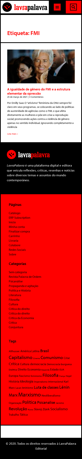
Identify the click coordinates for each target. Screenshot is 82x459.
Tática (24, 414)
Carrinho (14, 236)
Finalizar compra (19, 231)
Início (12, 222)
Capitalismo (20, 357)
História (14, 381)
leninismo (27, 387)
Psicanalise (46, 402)
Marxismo (29, 394)
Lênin (64, 387)
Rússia (30, 409)
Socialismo (59, 408)
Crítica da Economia (21, 318)
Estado (54, 369)
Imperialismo (40, 381)
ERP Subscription (19, 217)
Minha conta (17, 227)
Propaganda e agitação (23, 286)
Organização (15, 402)
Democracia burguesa (59, 364)
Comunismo (52, 357)
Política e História (20, 290)
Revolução (18, 408)
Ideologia (26, 381)
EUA (61, 369)
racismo (60, 402)
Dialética (13, 369)
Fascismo (24, 376)
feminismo (36, 375)
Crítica (13, 322)
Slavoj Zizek (42, 409)
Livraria (13, 240)
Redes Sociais (17, 250)
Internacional (55, 381)
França (62, 376)
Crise (67, 358)
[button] (57, 7)
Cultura (13, 304)
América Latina (29, 351)
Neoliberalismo (51, 395)
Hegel (69, 376)
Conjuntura (16, 327)
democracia (38, 364)
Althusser (14, 351)
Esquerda (45, 369)
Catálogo (14, 213)
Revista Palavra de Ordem (25, 277)
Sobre (12, 254)
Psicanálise (16, 281)
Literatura (15, 295)
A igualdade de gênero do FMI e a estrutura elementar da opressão (38, 91)
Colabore (14, 245)
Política (29, 402)
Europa (13, 376)
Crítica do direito (19, 309)
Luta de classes (46, 387)
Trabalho (14, 414)
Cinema (36, 358)
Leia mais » (12, 133)
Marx (13, 395)
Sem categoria (18, 272)
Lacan (18, 387)
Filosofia (14, 299)
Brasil (44, 350)
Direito (22, 369)
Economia (34, 369)
